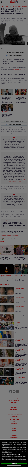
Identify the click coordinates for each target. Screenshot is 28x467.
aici (16, 449)
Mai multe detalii (7, 445)
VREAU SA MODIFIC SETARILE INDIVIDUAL (14, 465)
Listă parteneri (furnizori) (5, 461)
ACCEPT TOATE (14, 463)
